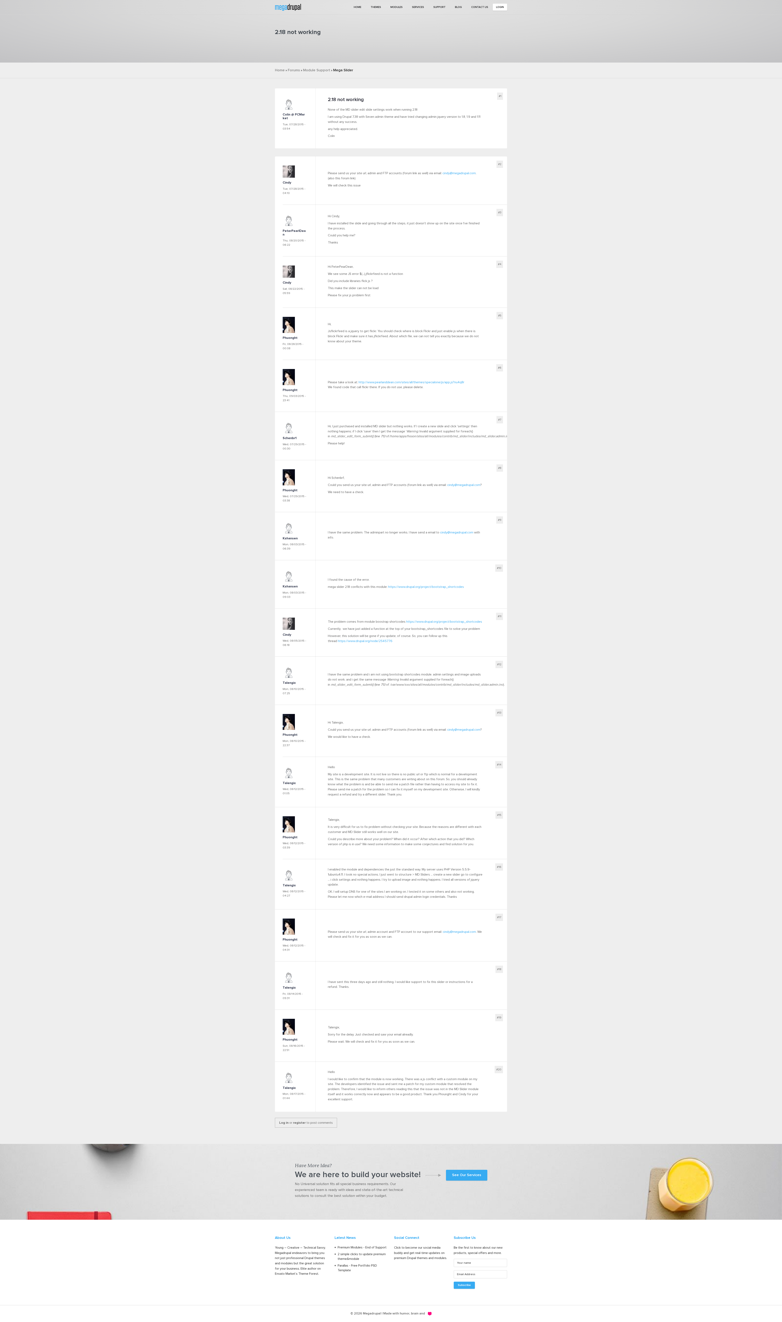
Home (357, 7)
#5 (499, 315)
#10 (499, 568)
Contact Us (479, 7)
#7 (499, 419)
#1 (500, 96)
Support (439, 7)
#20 (498, 1069)
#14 (499, 764)
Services (418, 7)
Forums (294, 70)
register (299, 1122)
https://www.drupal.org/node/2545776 (365, 641)
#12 (499, 664)
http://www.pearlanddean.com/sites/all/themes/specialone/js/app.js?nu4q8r (411, 382)
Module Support (316, 70)
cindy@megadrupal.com (459, 173)
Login (500, 7)
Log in (284, 1122)
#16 (499, 867)
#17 (499, 917)
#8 (499, 468)
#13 (499, 712)
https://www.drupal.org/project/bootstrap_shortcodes (426, 586)
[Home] (288, 7)
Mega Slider (343, 70)
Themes (376, 7)
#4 (499, 264)
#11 (499, 616)
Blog (458, 7)
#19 (499, 1017)
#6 (499, 367)
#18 (499, 969)
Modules (396, 7)
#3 (499, 212)
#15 (499, 815)
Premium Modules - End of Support (362, 1247)
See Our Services (466, 1175)
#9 (499, 520)
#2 (499, 164)
